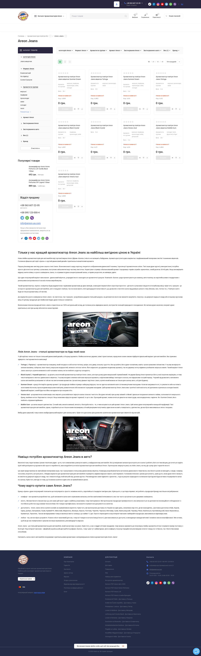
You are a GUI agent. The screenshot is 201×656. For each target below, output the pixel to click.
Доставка (108, 565)
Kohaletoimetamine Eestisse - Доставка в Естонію (122, 625)
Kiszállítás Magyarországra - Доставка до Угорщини (122, 633)
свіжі (22, 101)
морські (23, 91)
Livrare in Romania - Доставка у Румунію (119, 618)
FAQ (106, 573)
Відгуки (66, 576)
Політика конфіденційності (73, 588)
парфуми (23, 95)
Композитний (25, 73)
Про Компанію (69, 561)
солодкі (23, 105)
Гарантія (67, 565)
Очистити (35, 148)
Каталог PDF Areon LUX (113, 591)
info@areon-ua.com (30, 223)
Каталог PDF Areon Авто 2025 (115, 584)
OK (123, 646)
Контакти (67, 569)
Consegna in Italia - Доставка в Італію (118, 636)
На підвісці (24, 76)
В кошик (65, 109)
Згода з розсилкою (70, 580)
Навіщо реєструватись (113, 576)
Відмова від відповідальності (74, 584)
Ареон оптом (68, 573)
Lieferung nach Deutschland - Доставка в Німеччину (123, 614)
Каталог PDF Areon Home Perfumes (117, 588)
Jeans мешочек (26, 61)
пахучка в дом (39, 592)
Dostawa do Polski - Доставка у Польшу (118, 599)
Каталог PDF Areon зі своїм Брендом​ (118, 595)
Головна (21, 36)
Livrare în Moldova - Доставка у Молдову (119, 610)
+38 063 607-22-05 (134, 3)
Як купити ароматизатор (114, 580)
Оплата (107, 561)
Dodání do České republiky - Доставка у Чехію (120, 603)
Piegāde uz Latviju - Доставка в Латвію (118, 629)
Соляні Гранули (26, 80)
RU (182, 4)
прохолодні (24, 98)
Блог (65, 591)
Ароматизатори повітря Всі (37, 36)
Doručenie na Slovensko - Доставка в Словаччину (122, 621)
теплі (22, 108)
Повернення (109, 569)
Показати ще (24, 112)
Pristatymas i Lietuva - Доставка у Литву (118, 606)
